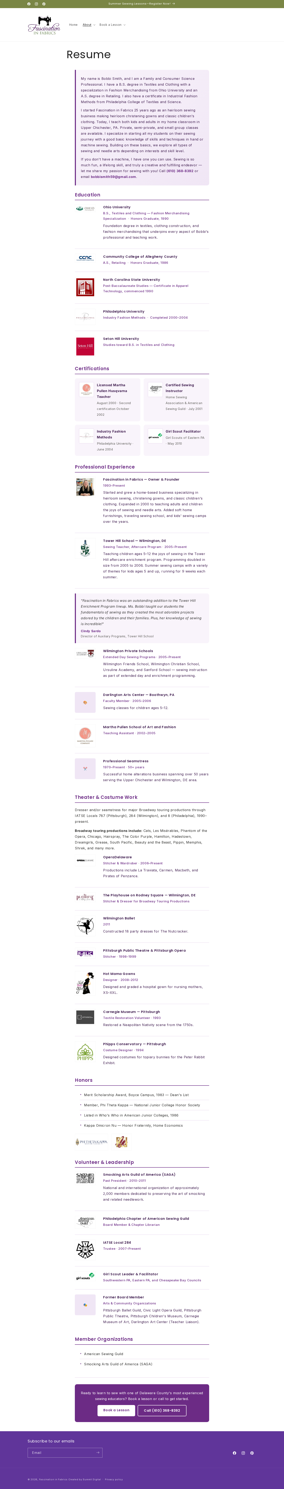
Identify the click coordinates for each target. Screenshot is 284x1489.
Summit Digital (92, 1479)
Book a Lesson (116, 1410)
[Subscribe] (97, 1452)
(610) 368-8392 (180, 171)
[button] (88, 24)
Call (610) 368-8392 (162, 1410)
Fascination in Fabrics (53, 1479)
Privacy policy (114, 1479)
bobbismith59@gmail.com (113, 177)
